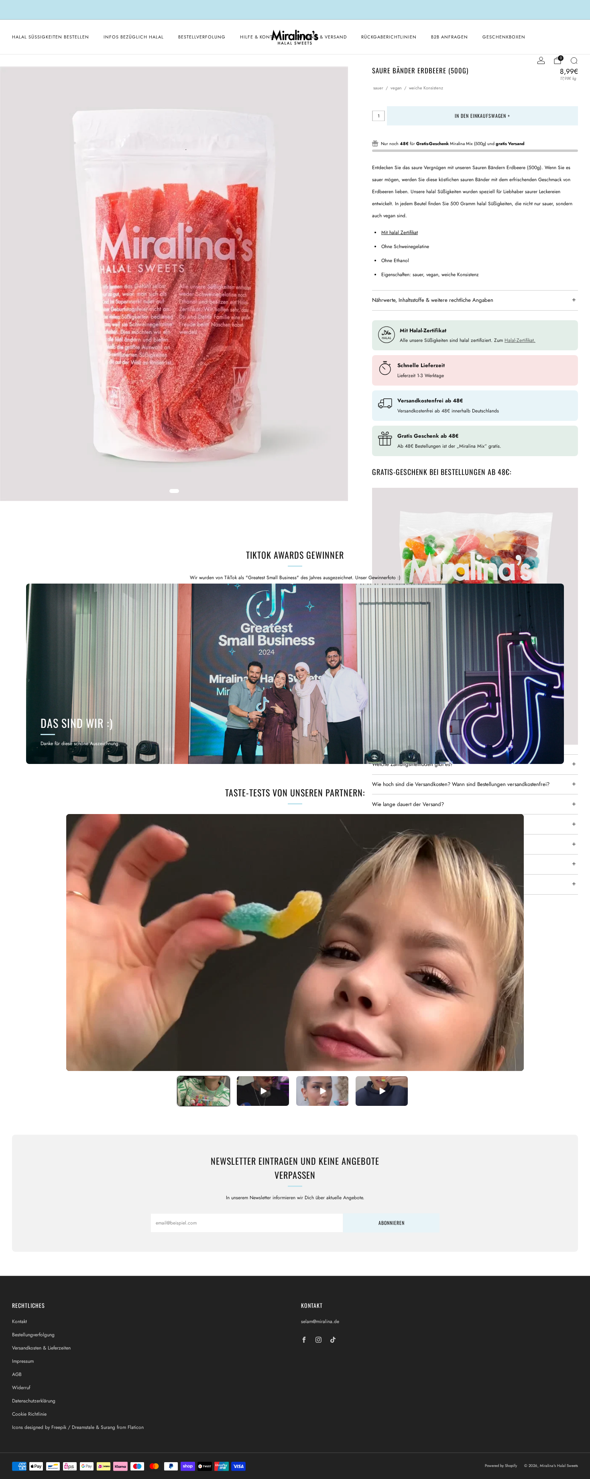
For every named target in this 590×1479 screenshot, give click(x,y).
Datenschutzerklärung (33, 1400)
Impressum (23, 1361)
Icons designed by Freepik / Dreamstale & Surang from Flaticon (78, 1427)
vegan (396, 88)
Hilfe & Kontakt (260, 37)
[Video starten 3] (322, 1090)
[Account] (541, 61)
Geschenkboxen (503, 37)
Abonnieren (391, 1222)
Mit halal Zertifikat (399, 232)
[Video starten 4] (382, 1090)
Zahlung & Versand (321, 37)
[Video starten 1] (203, 1090)
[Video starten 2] (263, 1090)
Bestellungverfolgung (33, 1334)
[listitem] (295, 9)
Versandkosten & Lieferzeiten (41, 1348)
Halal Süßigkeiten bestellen (50, 37)
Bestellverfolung (202, 37)
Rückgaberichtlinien (389, 37)
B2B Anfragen (449, 37)
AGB (17, 1374)
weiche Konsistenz (426, 88)
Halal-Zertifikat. (520, 340)
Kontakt (19, 1321)
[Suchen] (574, 61)
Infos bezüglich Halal (134, 37)
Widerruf (21, 1387)
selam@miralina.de (320, 1321)
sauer (378, 88)
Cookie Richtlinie (29, 1414)
